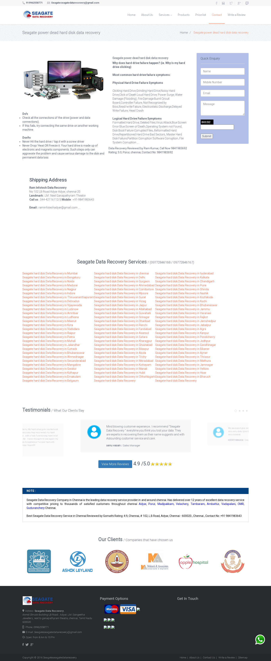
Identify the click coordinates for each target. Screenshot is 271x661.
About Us (147, 14)
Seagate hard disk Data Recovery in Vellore (182, 368)
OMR (241, 504)
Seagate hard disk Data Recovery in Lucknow (50, 309)
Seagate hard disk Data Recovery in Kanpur (182, 333)
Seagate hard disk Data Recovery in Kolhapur (50, 372)
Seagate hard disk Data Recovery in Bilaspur (121, 348)
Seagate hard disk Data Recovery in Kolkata (182, 277)
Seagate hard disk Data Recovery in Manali (120, 368)
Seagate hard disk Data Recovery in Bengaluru (51, 277)
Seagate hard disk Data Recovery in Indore (48, 293)
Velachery (182, 504)
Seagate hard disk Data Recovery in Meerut (49, 321)
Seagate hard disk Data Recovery (115, 380)
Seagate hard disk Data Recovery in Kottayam (122, 364)
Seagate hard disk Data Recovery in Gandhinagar (185, 344)
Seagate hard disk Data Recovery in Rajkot (181, 317)
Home (131, 14)
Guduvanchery (36, 508)
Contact (217, 14)
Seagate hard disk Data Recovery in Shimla (182, 289)
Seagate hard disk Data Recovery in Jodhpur (182, 341)
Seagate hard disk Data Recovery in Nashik (181, 293)
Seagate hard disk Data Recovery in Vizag (120, 301)
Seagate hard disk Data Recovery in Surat (120, 297)
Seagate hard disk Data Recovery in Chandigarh (184, 281)
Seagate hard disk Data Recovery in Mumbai (50, 273)
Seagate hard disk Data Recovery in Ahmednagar (53, 356)
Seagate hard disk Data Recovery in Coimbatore (124, 289)
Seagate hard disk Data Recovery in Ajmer (181, 352)
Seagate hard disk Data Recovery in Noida (48, 281)
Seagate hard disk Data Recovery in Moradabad (123, 360)
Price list (200, 14)
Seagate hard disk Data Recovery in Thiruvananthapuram (58, 297)
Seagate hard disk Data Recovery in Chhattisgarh (124, 376)
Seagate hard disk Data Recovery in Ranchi (120, 325)
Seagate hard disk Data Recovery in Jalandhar (51, 344)
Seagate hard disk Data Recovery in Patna (48, 337)
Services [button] (164, 14)
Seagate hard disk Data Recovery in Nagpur (49, 289)
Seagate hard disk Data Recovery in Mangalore (51, 364)
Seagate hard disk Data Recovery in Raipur (48, 333)
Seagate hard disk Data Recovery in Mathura (183, 360)
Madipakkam (166, 504)
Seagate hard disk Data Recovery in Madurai (50, 285)
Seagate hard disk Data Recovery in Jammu (182, 309)
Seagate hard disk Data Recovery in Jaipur (120, 305)
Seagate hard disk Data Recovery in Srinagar (122, 317)
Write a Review (237, 14)
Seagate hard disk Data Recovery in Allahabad (123, 309)
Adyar (142, 504)
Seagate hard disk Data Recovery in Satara (120, 337)
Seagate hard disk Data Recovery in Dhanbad (122, 321)
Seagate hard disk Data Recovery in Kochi (181, 301)
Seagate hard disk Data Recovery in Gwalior (49, 368)
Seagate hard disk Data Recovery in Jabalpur (183, 325)
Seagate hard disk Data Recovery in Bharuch (182, 376)
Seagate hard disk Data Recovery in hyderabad (184, 273)
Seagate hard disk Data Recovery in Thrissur (182, 356)
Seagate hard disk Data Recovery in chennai (121, 273)
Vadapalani (228, 504)
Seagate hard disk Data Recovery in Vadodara (51, 329)
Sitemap (243, 657)
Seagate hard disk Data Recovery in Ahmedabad (124, 285)
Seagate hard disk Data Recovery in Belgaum (50, 380)
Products (183, 14)
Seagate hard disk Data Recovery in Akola (120, 352)
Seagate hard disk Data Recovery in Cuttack (49, 348)
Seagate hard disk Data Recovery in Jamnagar (184, 364)
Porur (151, 504)
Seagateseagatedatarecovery (59, 657)
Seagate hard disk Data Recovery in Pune (181, 285)
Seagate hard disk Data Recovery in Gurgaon (122, 281)
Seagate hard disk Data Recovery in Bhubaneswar (186, 305)
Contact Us (209, 657)
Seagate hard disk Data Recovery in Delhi (119, 277)
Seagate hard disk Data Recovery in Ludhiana (50, 317)
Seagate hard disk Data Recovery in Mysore (121, 293)
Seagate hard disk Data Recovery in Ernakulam (51, 376)
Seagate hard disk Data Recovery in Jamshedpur (185, 321)
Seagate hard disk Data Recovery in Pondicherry (185, 337)
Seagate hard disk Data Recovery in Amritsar (50, 313)
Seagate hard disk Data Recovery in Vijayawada (52, 305)
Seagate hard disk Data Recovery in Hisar (180, 372)
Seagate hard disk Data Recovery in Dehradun (51, 301)
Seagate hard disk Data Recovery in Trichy (120, 356)
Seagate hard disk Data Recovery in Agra (180, 329)
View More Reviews (115, 464)
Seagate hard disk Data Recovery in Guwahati (122, 313)
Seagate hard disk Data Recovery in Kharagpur (123, 341)
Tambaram (198, 504)
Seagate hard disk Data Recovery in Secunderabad (54, 360)
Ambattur (213, 504)
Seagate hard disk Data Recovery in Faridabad (122, 329)
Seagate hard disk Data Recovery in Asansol (121, 333)
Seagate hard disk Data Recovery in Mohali (49, 341)
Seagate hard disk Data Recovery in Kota (47, 325)
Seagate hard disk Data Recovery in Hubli (119, 372)
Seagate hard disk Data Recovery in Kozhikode (184, 297)
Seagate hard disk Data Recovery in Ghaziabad (123, 344)
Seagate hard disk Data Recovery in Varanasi (183, 313)
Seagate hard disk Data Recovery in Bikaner (182, 348)
